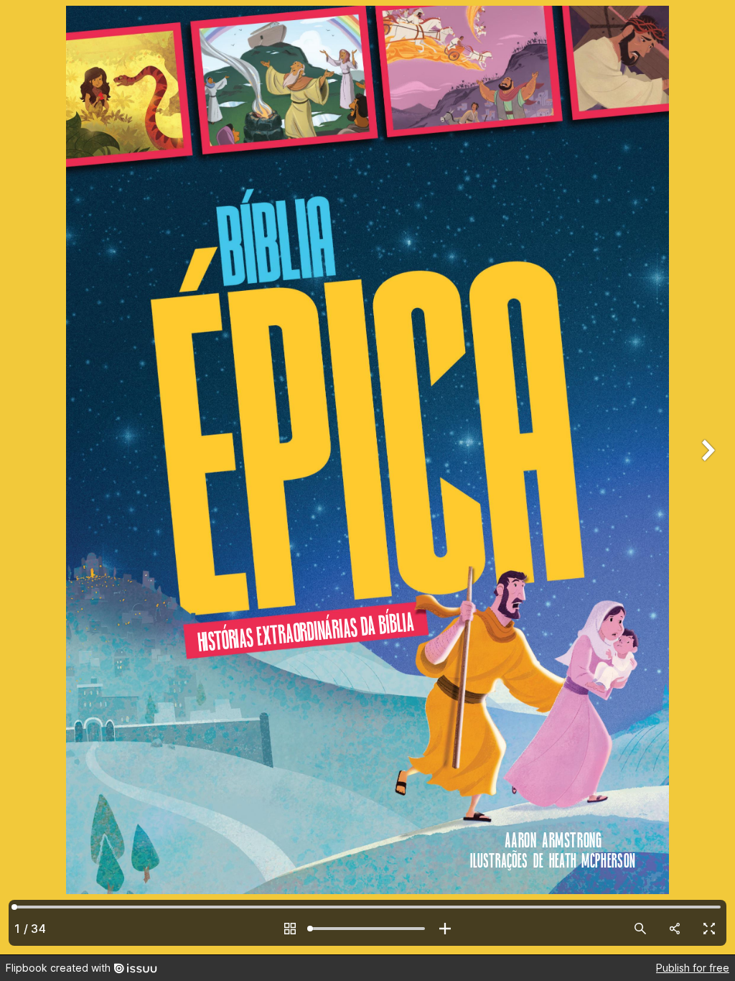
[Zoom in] (445, 928)
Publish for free (692, 968)
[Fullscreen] (709, 928)
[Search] (640, 928)
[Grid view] (290, 928)
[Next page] (706, 477)
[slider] (367, 928)
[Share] (674, 928)
